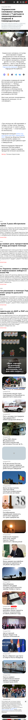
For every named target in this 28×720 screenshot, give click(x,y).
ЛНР (12, 30)
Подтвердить (14, 716)
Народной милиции (10, 67)
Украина (17, 30)
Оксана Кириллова (13, 154)
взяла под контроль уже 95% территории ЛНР (12, 135)
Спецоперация (6, 30)
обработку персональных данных (9, 709)
